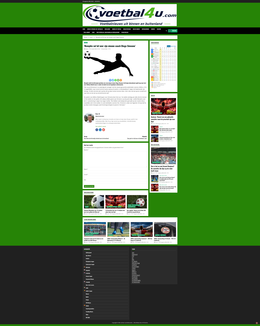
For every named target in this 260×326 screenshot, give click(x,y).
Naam (86, 169)
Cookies (153, 29)
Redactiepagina (127, 29)
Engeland (88, 270)
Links (93, 32)
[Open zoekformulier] (166, 30)
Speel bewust (87, 32)
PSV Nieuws (163, 235)
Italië (87, 288)
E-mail (86, 174)
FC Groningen (135, 266)
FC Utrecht (134, 277)
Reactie (86, 150)
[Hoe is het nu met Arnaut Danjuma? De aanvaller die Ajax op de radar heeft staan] (163, 155)
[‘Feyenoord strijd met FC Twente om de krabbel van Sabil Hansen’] (95, 229)
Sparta (133, 270)
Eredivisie (115, 206)
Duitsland (88, 267)
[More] (121, 80)
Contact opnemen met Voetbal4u (95, 29)
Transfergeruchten (136, 205)
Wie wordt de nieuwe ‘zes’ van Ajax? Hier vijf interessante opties (154, 129)
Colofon (159, 29)
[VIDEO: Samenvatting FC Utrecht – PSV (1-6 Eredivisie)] (165, 229)
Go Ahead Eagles (136, 280)
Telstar (134, 268)
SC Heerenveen (136, 282)
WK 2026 (88, 317)
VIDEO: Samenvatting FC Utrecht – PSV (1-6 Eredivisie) (165, 239)
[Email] (118, 80)
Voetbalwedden (145, 29)
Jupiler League (89, 291)
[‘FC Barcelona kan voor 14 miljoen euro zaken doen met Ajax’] (115, 201)
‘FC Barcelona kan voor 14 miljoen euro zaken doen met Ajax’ (115, 211)
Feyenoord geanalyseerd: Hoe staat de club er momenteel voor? (154, 138)
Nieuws (87, 294)
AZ (132, 258)
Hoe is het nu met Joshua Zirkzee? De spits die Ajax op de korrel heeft (154, 187)
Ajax (133, 252)
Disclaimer (107, 29)
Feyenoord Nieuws (94, 233)
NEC (133, 259)
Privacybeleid (124, 32)
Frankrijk (88, 282)
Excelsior (134, 273)
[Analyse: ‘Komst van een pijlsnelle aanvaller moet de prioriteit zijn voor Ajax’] (163, 106)
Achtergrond (88, 252)
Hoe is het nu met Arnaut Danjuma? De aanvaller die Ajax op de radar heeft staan (162, 168)
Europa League (89, 276)
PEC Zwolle (135, 278)
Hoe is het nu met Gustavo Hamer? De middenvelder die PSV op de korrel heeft (154, 178)
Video (87, 314)
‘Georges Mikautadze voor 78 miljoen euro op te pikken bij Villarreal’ (93, 211)
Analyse (160, 113)
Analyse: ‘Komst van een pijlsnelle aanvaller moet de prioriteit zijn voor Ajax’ (163, 119)
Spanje (85, 42)
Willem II (134, 271)
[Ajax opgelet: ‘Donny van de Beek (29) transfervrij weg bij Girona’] (137, 201)
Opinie (87, 297)
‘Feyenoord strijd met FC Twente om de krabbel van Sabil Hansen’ (93, 239)
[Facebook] (110, 80)
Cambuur (134, 264)
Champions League (90, 261)
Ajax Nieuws (109, 206)
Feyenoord (135, 254)
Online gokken (136, 29)
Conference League (90, 264)
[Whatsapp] (115, 80)
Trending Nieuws (131, 206)
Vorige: (96, 137)
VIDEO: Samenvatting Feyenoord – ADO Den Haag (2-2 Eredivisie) (141, 239)
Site (85, 180)
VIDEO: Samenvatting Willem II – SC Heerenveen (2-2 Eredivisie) (116, 239)
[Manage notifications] (257, 323)
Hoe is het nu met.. (156, 162)
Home (84, 29)
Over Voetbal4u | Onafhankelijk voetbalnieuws (108, 32)
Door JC (86, 49)
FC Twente (134, 261)
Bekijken (174, 30)
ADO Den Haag (136, 263)
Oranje (87, 300)
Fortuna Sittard (136, 275)
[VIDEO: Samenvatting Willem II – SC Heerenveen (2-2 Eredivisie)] (118, 229)
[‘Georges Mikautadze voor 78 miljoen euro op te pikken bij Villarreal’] (94, 201)
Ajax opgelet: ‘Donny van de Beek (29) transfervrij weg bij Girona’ (136, 211)
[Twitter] (113, 80)
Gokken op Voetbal (116, 29)
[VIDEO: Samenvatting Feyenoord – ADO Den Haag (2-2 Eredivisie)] (142, 229)
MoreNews (136, 322)
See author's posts (100, 126)
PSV (133, 256)
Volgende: (137, 137)
